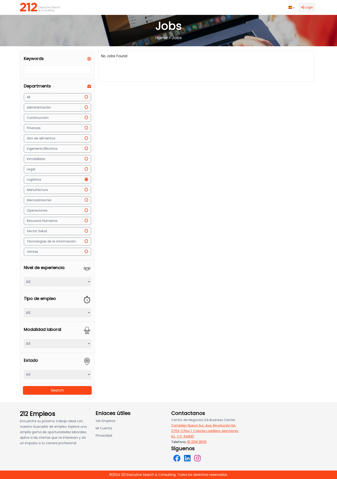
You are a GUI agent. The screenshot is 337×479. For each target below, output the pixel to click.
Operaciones (37, 210)
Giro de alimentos (41, 138)
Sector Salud (37, 231)
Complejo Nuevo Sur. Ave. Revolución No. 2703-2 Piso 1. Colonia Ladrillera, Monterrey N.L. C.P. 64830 (204, 431)
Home (161, 38)
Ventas (32, 251)
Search (57, 390)
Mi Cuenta (104, 428)
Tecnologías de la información (51, 241)
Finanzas (34, 128)
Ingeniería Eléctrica (42, 148)
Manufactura (37, 190)
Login (308, 7)
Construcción (38, 117)
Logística (34, 179)
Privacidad (104, 435)
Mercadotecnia (39, 200)
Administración (39, 107)
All (28, 97)
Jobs (177, 38)
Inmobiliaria (36, 159)
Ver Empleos (105, 421)
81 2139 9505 (196, 442)
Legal (31, 169)
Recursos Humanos (42, 220)
